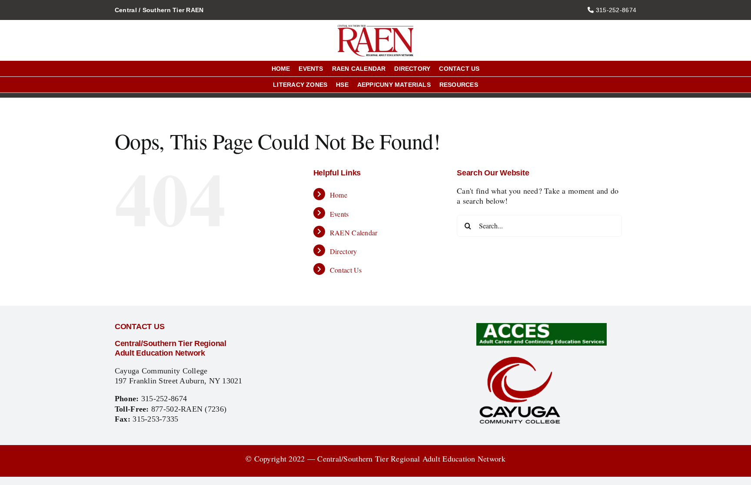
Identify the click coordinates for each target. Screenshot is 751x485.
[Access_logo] (541, 327)
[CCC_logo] (519, 358)
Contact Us (346, 269)
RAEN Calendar (354, 232)
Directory (343, 251)
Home (338, 194)
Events (339, 213)
